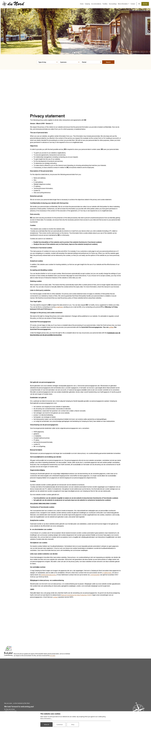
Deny (72, 724)
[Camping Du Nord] (13, 3)
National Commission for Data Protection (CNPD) (76, 595)
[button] (73, 53)
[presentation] (2, 31)
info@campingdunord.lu (48, 575)
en (139, 4)
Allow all (46, 724)
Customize (60, 724)
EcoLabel (52, 655)
